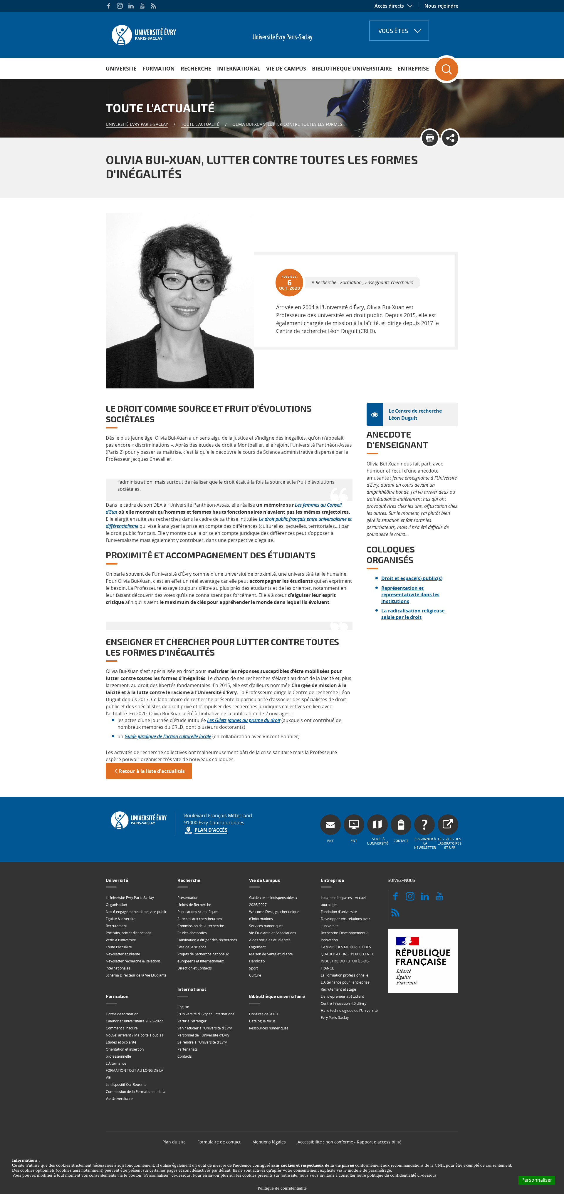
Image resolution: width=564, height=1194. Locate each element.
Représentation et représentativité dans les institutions (410, 594)
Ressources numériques (268, 1028)
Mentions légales (269, 1142)
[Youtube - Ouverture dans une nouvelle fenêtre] (142, 6)
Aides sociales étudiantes (270, 939)
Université (121, 68)
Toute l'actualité (200, 124)
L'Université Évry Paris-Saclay (130, 897)
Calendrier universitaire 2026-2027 (134, 1021)
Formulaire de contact (219, 1142)
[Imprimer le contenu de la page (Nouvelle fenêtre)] (429, 138)
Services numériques (266, 925)
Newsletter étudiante (123, 954)
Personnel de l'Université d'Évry (203, 1035)
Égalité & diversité (120, 918)
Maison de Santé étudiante (271, 954)
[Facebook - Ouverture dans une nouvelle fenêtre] (109, 6)
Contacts (184, 1056)
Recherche (196, 68)
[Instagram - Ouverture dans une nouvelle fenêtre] (120, 6)
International (238, 68)
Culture (255, 975)
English (183, 1006)
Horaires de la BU (263, 1014)
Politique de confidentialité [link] (282, 1188)
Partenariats (187, 1049)
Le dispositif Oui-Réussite (126, 1084)
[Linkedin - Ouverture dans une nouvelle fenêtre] (131, 6)
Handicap (257, 961)
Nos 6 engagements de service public (136, 911)
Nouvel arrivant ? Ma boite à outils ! (134, 1035)
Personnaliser (536, 1180)
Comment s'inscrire (122, 1028)
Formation (158, 68)
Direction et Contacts (194, 968)
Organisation (116, 904)
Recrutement (116, 925)
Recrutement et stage (338, 989)
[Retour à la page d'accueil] (143, 33)
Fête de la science (192, 947)
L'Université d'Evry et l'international (206, 1014)
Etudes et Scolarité (121, 1042)
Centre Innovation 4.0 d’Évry (343, 1003)
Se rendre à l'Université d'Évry (202, 1042)
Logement (257, 947)
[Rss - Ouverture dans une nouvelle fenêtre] (153, 6)
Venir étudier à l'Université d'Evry (204, 1028)
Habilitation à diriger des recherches (207, 939)
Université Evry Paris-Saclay (137, 124)
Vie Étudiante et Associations (272, 932)
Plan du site (174, 1142)
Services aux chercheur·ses (199, 918)
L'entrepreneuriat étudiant (342, 996)
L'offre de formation (122, 1014)
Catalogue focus (262, 1021)
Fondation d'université (339, 911)
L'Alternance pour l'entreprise (345, 982)
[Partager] (450, 138)
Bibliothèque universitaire (352, 68)
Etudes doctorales (192, 932)
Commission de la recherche (200, 925)
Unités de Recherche (194, 904)
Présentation (187, 897)
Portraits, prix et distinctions (128, 932)
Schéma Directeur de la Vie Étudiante (136, 975)
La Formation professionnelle (344, 975)
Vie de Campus (286, 68)
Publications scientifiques (198, 911)
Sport (253, 968)
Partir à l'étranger (192, 1021)
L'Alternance (116, 1063)
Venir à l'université (121, 939)
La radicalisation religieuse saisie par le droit (412, 613)
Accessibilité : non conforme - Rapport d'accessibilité (350, 1142)
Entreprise (413, 68)
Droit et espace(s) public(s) (411, 578)
